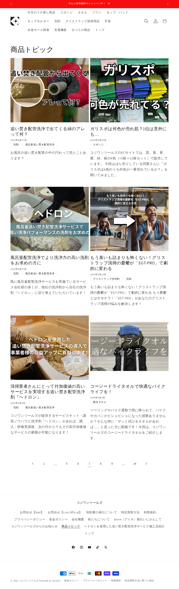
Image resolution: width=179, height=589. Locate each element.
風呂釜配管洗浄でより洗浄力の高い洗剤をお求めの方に (49, 260)
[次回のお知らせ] (168, 4)
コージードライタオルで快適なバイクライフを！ (128, 389)
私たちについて (99, 519)
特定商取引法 (130, 512)
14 (134, 463)
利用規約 (150, 512)
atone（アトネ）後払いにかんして (138, 519)
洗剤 (16, 144)
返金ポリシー (58, 519)
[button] (146, 21)
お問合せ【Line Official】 (65, 512)
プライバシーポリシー (29, 519)
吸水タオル (99, 402)
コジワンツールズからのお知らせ (34, 526)
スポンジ (98, 144)
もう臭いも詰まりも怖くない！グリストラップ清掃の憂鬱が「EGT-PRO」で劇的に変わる (129, 263)
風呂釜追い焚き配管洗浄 (40, 144)
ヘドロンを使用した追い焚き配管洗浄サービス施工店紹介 (124, 526)
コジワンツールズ (29, 580)
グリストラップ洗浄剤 (106, 278)
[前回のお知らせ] (11, 4)
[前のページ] (33, 463)
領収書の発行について (101, 512)
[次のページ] (146, 463)
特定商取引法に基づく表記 (139, 580)
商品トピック (71, 526)
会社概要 (78, 519)
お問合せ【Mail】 (32, 512)
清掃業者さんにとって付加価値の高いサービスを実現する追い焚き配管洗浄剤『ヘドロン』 (47, 392)
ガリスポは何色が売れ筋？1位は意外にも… (128, 131)
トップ (89, 533)
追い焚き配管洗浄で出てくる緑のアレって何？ (47, 131)
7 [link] (89, 463)
